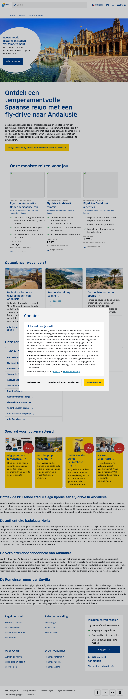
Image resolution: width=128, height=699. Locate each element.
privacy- (56, 371)
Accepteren (92, 382)
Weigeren (31, 382)
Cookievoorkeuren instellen (61, 382)
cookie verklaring (71, 371)
